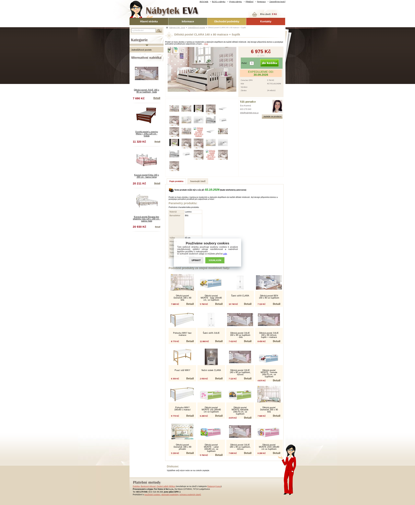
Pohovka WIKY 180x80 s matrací (182, 408)
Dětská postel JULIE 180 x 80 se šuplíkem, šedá (146, 91)
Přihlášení (249, 2)
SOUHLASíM (215, 260)
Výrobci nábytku (235, 2)
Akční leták (204, 2)
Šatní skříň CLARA (240, 295)
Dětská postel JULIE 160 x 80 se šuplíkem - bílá (240, 335)
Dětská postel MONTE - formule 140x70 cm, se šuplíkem (269, 373)
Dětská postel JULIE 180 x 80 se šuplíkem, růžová (240, 447)
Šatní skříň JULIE (211, 333)
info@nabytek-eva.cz (249, 113)
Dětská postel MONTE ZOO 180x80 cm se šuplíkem (269, 447)
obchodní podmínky (169, 494)
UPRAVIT (196, 260)
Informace (188, 21)
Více (206, 44)
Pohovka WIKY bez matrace (182, 334)
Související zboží (197, 181)
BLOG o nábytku (218, 2)
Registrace (261, 2)
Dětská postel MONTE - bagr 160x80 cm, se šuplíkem (211, 297)
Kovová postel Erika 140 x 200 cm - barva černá (146, 176)
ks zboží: (268, 14)
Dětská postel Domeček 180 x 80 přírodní (182, 447)
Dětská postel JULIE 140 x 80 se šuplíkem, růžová (240, 372)
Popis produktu (176, 181)
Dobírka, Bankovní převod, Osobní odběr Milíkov (154, 486)
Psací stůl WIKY (182, 370)
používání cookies (152, 494)
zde (225, 253)
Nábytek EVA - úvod (177, 28)
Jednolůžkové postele (141, 50)
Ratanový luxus (214, 486)
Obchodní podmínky (226, 21)
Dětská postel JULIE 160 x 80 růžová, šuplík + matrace (269, 335)
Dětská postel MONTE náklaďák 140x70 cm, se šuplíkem (240, 410)
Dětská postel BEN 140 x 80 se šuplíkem (269, 296)
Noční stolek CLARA (211, 370)
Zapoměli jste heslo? (277, 2)
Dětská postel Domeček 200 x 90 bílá (269, 409)
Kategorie (134, 37)
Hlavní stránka (149, 21)
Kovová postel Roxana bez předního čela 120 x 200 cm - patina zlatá (146, 219)
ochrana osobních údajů (190, 494)
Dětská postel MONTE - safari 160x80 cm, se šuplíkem (211, 448)
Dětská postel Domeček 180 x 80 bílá (182, 297)
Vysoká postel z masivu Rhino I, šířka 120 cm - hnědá (146, 133)
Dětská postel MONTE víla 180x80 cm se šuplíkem (211, 409)
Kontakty (265, 21)
